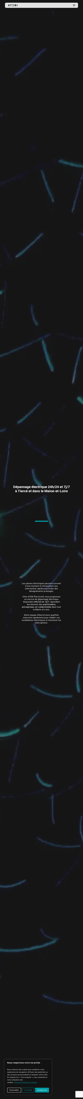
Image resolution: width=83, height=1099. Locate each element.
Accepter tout (42, 1090)
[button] (74, 5)
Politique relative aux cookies (25, 1082)
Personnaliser (14, 1090)
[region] (28, 1077)
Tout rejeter (28, 1090)
